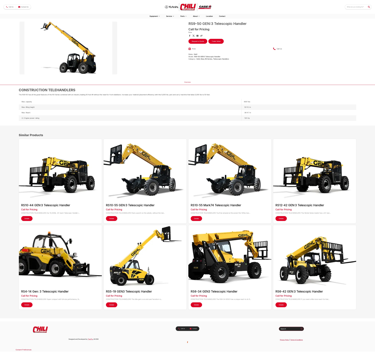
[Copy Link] (201, 36)
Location (209, 16)
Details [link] (26, 219)
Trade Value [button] (216, 41)
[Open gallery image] (68, 48)
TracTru (90, 339)
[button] (10, 7)
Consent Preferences (23, 350)
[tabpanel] (103, 48)
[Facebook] (187, 342)
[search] (369, 7)
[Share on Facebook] (189, 36)
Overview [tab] (187, 82)
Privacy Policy (284, 340)
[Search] (301, 329)
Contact (222, 16)
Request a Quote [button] (198, 41)
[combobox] (358, 7)
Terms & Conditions (296, 340)
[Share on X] (193, 36)
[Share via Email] (197, 36)
